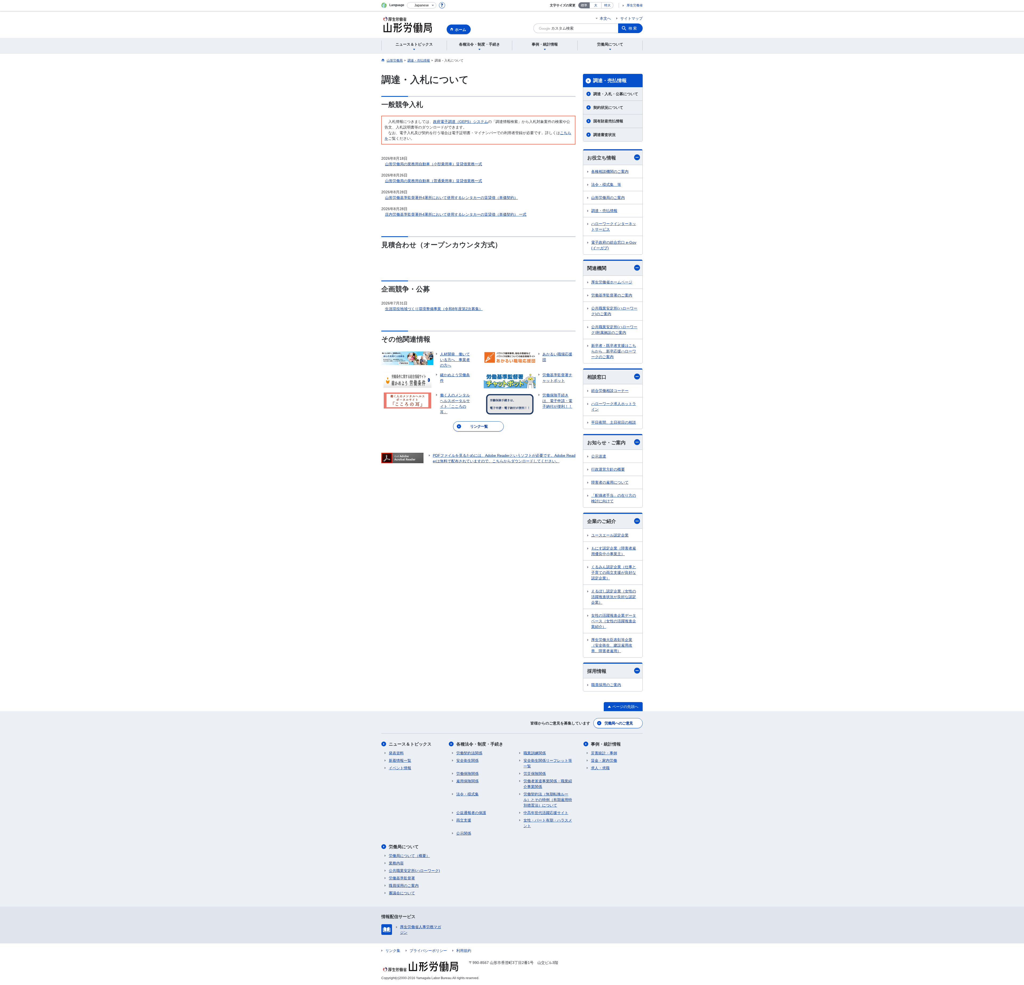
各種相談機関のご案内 (610, 171)
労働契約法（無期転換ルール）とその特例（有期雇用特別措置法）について (547, 799)
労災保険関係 (534, 773)
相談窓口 (596, 377)
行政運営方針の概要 (608, 469)
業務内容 (396, 863)
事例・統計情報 (606, 744)
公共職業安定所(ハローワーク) (414, 870)
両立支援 (463, 820)
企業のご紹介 (601, 521)
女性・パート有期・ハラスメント (547, 823)
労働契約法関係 (469, 753)
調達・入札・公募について (615, 94)
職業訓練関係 (534, 753)
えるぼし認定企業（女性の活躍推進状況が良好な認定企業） (613, 596)
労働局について (404, 846)
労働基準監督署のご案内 (611, 295)
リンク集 (392, 950)
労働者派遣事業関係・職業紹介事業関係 (547, 784)
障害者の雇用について (610, 482)
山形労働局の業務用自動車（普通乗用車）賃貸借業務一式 (433, 181)
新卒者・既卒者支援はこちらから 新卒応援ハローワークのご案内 (613, 351)
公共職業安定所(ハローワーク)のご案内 (614, 311)
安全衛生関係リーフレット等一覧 (547, 763)
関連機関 (596, 268)
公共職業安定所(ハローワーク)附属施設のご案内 (614, 330)
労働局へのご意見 (619, 723)
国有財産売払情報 (608, 121)
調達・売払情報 (610, 80)
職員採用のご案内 (606, 685)
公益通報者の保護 (471, 813)
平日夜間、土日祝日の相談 (613, 422)
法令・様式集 (467, 794)
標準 (584, 5)
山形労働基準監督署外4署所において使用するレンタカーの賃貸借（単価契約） (451, 197)
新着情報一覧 (400, 760)
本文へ (605, 18)
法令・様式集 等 (606, 184)
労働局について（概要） (409, 856)
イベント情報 (400, 768)
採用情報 (596, 671)
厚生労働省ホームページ (611, 282)
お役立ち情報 (601, 158)
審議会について (402, 893)
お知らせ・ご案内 (606, 442)
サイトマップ (631, 18)
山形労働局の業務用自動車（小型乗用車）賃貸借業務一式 (433, 164)
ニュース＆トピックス (410, 744)
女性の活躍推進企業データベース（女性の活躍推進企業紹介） (613, 621)
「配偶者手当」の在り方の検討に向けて (613, 498)
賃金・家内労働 (604, 760)
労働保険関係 (467, 773)
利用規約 (463, 950)
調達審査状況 (604, 135)
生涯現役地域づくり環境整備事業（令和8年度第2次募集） (434, 309)
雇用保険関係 (467, 781)
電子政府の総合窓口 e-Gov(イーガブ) (613, 245)
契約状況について (608, 107)
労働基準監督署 (402, 878)
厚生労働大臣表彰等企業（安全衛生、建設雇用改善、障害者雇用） (611, 645)
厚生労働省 (635, 5)
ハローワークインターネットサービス (613, 226)
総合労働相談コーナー (610, 391)
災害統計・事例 (604, 753)
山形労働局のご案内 (608, 197)
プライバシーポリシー (428, 950)
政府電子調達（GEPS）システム (460, 121)
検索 (633, 28)
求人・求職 (600, 768)
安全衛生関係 (467, 760)
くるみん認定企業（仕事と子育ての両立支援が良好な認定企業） (613, 572)
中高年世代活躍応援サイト (545, 813)
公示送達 (598, 456)
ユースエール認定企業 (610, 535)
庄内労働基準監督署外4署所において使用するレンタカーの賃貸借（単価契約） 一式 (455, 214)
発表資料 (396, 753)
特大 (607, 5)
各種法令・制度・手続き (479, 744)
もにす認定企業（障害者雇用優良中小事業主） (613, 551)
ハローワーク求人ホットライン (613, 406)
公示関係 (463, 833)
